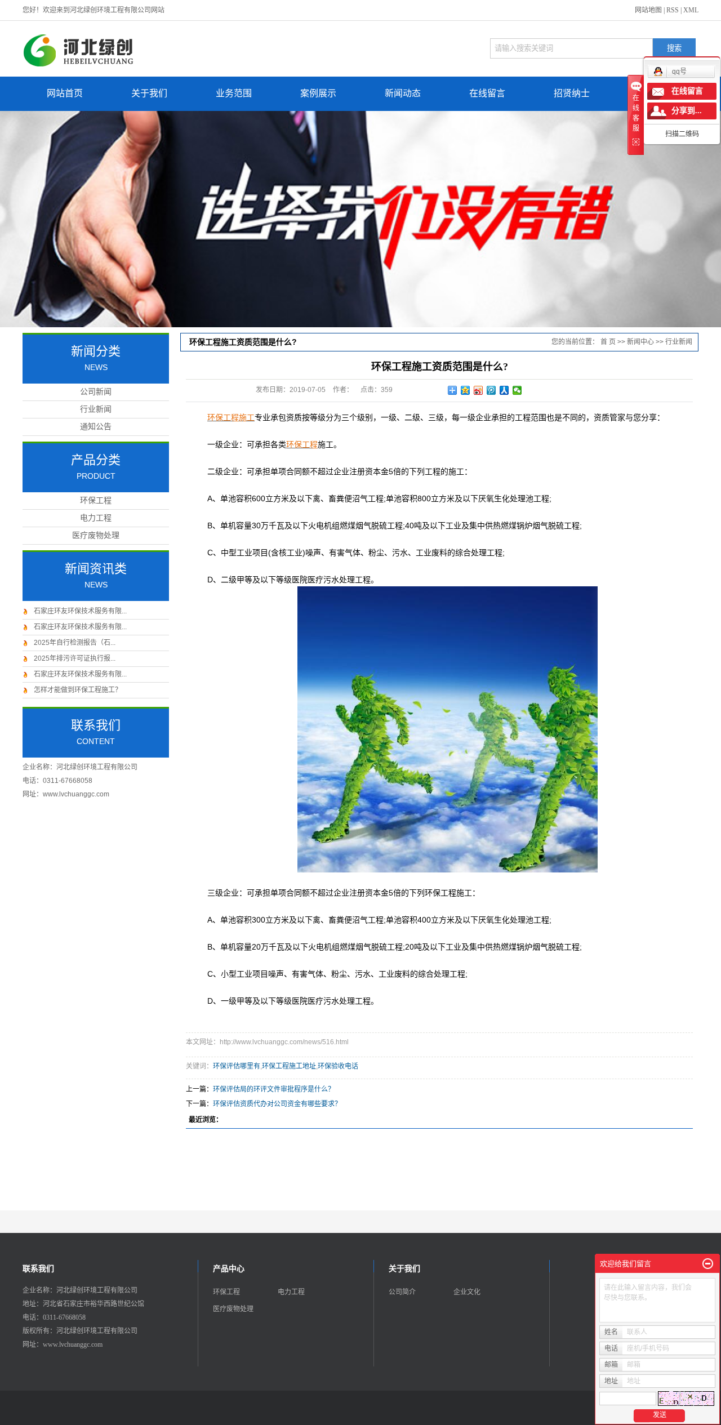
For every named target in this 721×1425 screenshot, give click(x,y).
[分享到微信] (517, 390)
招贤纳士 (572, 93)
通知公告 (96, 426)
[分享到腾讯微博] (491, 390)
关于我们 (149, 93)
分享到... (686, 110)
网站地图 (648, 10)
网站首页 (65, 93)
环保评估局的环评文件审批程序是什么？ (274, 1089)
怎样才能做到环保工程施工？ (78, 690)
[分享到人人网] (504, 390)
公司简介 (402, 1292)
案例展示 (318, 93)
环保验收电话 (338, 1066)
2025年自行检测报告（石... (74, 643)
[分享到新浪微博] (478, 390)
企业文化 (466, 1292)
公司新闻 (96, 392)
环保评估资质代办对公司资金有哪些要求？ (277, 1104)
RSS (672, 10)
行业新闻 (96, 409)
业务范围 (234, 93)
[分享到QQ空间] (465, 390)
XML (690, 10)
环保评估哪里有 (236, 1066)
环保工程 (96, 500)
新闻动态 (403, 93)
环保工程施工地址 (289, 1066)
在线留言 (487, 93)
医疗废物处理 (95, 535)
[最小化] (707, 1264)
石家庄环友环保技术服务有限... (80, 611)
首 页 (608, 342)
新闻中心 (640, 342)
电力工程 (96, 518)
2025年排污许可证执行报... (74, 658)
